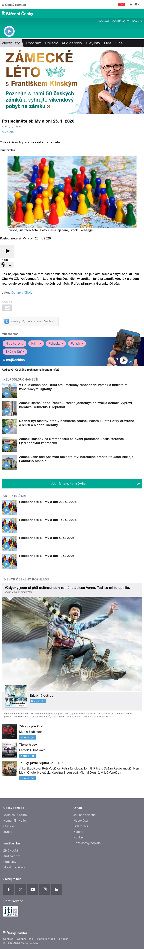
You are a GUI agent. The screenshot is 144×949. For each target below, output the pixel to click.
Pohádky (54, 343)
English (63, 938)
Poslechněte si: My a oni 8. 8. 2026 (47, 538)
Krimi (34, 343)
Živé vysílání (13, 351)
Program (103, 21)
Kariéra (78, 832)
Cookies (8, 938)
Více (121, 43)
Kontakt (79, 837)
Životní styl (11, 43)
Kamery (137, 21)
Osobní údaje (25, 938)
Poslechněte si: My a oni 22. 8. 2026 (48, 502)
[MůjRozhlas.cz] (7, 150)
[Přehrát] (7, 251)
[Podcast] (3, 265)
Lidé (108, 43)
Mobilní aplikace (14, 867)
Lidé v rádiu (82, 826)
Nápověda (81, 820)
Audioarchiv (120, 21)
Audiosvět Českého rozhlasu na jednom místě (30, 369)
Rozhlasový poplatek (88, 843)
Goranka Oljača (22, 292)
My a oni (8, 132)
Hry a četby (13, 343)
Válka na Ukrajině (15, 815)
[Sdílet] (10, 265)
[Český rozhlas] (14, 4)
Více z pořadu (15, 496)
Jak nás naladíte (85, 815)
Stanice (8, 826)
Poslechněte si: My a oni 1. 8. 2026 (47, 556)
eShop (7, 832)
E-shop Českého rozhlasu (26, 579)
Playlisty (93, 43)
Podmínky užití (46, 938)
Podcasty (9, 862)
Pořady (51, 43)
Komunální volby (14, 820)
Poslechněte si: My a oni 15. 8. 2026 (48, 520)
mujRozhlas (10, 334)
